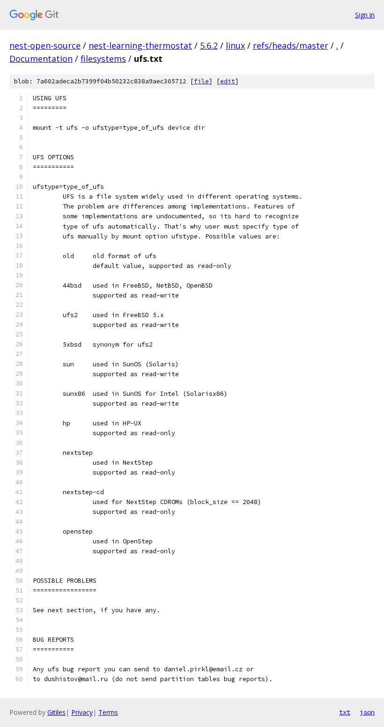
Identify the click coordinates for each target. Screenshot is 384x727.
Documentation (41, 58)
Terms (108, 712)
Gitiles (56, 712)
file (201, 81)
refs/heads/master (290, 45)
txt (344, 712)
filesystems (103, 58)
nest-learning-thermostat (140, 45)
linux (235, 45)
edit (227, 81)
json (367, 712)
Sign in (365, 14)
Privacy (82, 712)
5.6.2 (209, 45)
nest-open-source (45, 45)
